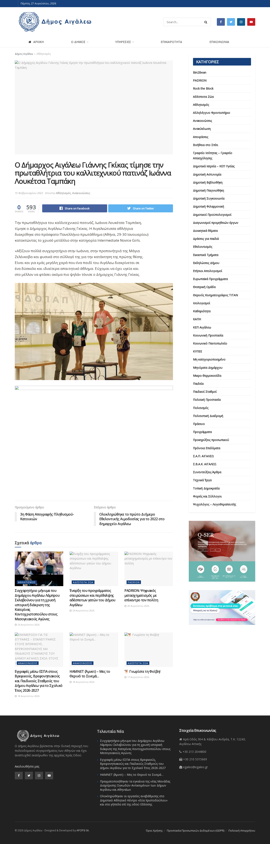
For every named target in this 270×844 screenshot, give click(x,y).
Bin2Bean (199, 72)
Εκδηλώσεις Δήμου (206, 263)
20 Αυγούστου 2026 (138, 605)
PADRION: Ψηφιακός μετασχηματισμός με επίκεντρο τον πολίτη (141, 595)
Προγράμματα (202, 432)
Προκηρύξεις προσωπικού (211, 440)
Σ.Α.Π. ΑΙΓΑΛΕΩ (203, 456)
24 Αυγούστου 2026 (83, 610)
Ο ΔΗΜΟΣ (78, 42)
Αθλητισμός (43, 54)
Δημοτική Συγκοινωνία (208, 198)
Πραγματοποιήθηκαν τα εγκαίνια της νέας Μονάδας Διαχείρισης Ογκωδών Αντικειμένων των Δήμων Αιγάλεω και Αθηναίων (135, 785)
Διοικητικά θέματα (205, 231)
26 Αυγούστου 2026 (28, 624)
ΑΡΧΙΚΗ (38, 42)
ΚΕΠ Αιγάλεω (202, 327)
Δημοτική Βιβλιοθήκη (208, 182)
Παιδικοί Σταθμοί (205, 392)
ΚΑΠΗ (197, 319)
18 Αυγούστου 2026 (28, 696)
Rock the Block (203, 88)
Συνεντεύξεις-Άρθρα (207, 472)
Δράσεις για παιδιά (206, 239)
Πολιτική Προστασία (207, 400)
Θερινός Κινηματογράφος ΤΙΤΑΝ (215, 295)
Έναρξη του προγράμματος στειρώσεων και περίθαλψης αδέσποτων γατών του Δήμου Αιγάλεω (92, 597)
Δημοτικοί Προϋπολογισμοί (212, 215)
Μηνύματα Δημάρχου (208, 368)
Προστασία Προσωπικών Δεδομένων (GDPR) (195, 830)
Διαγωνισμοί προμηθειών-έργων (215, 223)
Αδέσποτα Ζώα (83, 582)
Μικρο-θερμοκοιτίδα (207, 376)
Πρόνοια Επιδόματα (206, 448)
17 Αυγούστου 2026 (138, 677)
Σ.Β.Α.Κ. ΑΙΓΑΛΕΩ (204, 464)
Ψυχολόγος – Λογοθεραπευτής (214, 504)
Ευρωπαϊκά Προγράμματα (210, 279)
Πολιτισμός (200, 408)
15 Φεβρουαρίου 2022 (29, 193)
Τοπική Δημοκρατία (206, 488)
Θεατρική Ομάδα (204, 287)
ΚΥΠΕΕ (197, 351)
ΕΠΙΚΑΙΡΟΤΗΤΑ (171, 42)
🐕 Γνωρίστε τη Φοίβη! (142, 671)
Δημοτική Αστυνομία (207, 174)
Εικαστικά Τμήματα (205, 255)
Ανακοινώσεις (81, 193)
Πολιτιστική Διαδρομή (208, 416)
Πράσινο (199, 424)
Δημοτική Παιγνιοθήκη (208, 190)
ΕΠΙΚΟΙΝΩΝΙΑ (219, 42)
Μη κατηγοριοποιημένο (209, 359)
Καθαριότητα (202, 311)
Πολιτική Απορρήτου (241, 830)
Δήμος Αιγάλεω (24, 54)
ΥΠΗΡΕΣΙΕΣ (123, 42)
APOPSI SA (83, 830)
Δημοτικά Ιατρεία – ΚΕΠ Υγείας (214, 166)
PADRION (134, 582)
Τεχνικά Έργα (202, 480)
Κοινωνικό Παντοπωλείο (210, 343)
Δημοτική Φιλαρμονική (208, 206)
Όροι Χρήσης (154, 830)
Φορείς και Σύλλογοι (207, 496)
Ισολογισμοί (201, 303)
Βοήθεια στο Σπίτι (205, 145)
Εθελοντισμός (202, 247)
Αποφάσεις (200, 137)
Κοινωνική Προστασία (208, 335)
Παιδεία (198, 384)
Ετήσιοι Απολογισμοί (207, 271)
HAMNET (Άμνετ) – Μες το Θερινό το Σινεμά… (90, 673)
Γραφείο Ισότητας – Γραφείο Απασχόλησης (212, 155)
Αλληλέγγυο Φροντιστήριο (211, 113)
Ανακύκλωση (202, 129)
